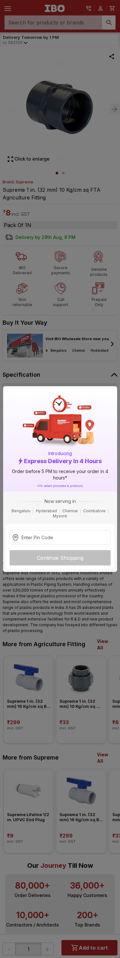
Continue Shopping (60, 558)
